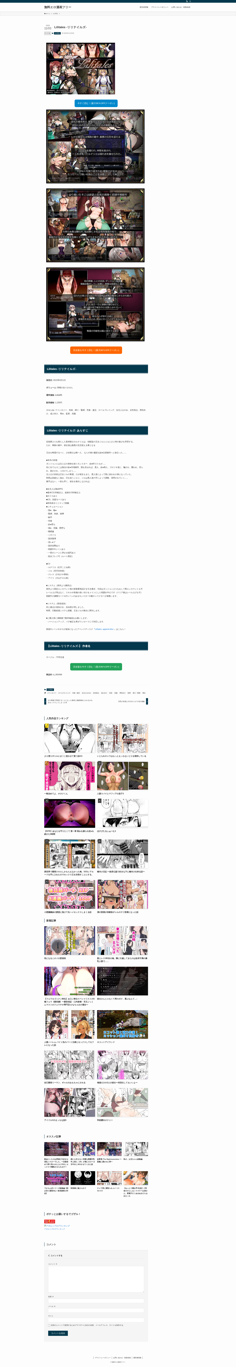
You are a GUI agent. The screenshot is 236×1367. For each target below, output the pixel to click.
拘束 (110, 693)
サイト (50, 1316)
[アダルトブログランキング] (57, 1226)
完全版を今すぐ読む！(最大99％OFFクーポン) (96, 350)
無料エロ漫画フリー (57, 7)
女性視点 (96, 693)
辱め (143, 693)
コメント (52, 1264)
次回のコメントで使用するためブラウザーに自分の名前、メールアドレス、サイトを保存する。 (88, 1325)
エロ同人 (57, 33)
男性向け (122, 693)
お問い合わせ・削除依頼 (122, 1358)
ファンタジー (51, 693)
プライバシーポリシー (103, 1358)
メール (52, 1306)
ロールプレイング (64, 693)
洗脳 (115, 693)
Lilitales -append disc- (104, 629)
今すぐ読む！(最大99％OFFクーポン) (96, 103)
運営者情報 (137, 1358)
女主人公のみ (86, 693)
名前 (51, 1297)
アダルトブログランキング (54, 1229)
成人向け (104, 693)
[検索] (190, 1)
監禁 (129, 693)
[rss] (187, 1)
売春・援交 (76, 693)
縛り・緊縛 (136, 693)
